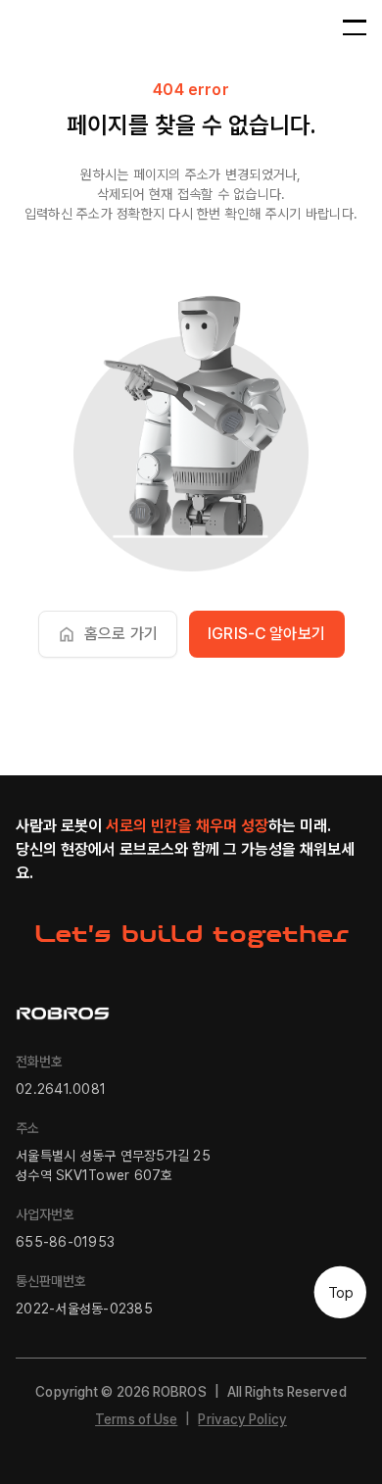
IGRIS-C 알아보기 (266, 633)
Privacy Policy (242, 1419)
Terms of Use (136, 1419)
